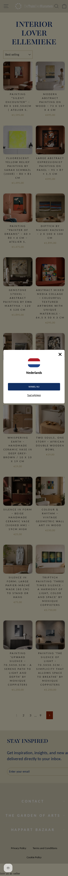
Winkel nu (34, 386)
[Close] (60, 354)
